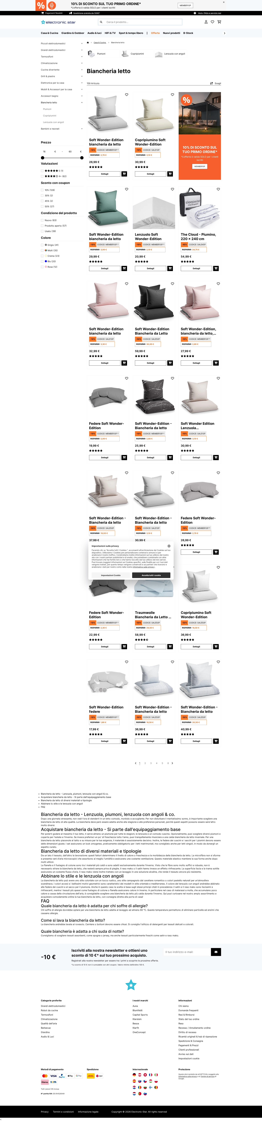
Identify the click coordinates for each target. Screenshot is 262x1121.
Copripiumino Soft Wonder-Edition (150, 142)
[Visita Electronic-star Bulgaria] (145, 1087)
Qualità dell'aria (49, 1023)
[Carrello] (219, 22)
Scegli (218, 83)
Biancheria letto (49, 102)
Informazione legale (88, 1111)
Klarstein (137, 1019)
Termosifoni (47, 56)
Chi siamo (183, 1006)
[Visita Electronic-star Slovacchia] (139, 1081)
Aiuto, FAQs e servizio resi (209, 13)
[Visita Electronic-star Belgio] (156, 1087)
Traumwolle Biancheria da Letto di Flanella (153, 615)
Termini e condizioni (63, 1111)
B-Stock (188, 33)
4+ (62, 176)
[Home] (90, 42)
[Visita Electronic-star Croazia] (134, 1087)
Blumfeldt (137, 1010)
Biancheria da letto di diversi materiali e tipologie (66, 800)
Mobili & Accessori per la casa (56, 89)
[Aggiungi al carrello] (124, 174)
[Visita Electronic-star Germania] (134, 1074)
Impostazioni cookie (188, 1058)
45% (49, 201)
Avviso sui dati (185, 1054)
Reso (181, 1023)
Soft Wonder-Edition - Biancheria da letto (153, 425)
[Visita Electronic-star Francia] (150, 1074)
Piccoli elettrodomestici (53, 43)
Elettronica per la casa (52, 82)
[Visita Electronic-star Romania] (139, 1087)
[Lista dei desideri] (212, 22)
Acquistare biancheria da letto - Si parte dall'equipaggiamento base (76, 797)
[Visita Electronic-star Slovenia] (145, 1093)
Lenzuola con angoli (53, 122)
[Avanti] (224, 33)
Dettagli (104, 174)
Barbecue (46, 1027)
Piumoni (47, 109)
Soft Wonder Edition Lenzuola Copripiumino (197, 425)
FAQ (43, 807)
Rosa (52, 267)
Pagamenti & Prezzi (188, 1045)
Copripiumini (49, 115)
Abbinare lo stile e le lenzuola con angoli (62, 803)
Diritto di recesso (187, 1032)
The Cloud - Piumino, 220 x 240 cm (198, 236)
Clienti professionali (188, 1049)
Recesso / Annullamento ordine (194, 1027)
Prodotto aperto (56, 225)
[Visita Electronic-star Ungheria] (150, 1081)
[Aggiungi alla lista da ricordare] (126, 94)
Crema (53, 256)
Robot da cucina (49, 1010)
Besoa (136, 1023)
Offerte (155, 33)
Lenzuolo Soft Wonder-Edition (148, 236)
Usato (50, 231)
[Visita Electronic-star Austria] (139, 1074)
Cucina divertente (50, 69)
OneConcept (139, 1032)
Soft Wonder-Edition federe (106, 709)
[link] (108, 113)
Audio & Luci (47, 1036)
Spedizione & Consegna (190, 1041)
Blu (51, 261)
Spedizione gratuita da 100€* (86, 13)
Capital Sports (140, 1014)
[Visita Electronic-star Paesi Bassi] (134, 1093)
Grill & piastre (48, 76)
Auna (135, 1006)
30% (49, 195)
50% (49, 206)
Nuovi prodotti (171, 33)
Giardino (45, 1032)
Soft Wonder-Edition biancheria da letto (106, 142)
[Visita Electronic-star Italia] (156, 1074)
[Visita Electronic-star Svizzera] (145, 1074)
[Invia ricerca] (101, 22)
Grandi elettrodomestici (53, 50)
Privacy (45, 1111)
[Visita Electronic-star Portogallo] (139, 1093)
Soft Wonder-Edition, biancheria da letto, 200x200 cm (198, 331)
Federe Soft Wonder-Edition (106, 425)
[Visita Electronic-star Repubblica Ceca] (145, 1081)
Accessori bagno (49, 96)
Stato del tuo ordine (188, 1019)
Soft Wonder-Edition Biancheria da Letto (152, 331)
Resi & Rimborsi (186, 1014)
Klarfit (136, 1027)
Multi (52, 250)
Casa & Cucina (100, 42)
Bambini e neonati (50, 128)
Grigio (53, 245)
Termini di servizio (208, 1076)
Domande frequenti (188, 1010)
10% (50, 190)
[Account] (206, 22)
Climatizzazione (49, 63)
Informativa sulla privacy (187, 1076)
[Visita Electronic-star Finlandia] (150, 1087)
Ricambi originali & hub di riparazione (197, 1036)
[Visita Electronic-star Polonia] (156, 1081)
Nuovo (51, 220)
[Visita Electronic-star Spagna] (134, 1081)
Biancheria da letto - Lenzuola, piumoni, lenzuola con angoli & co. (74, 793)
